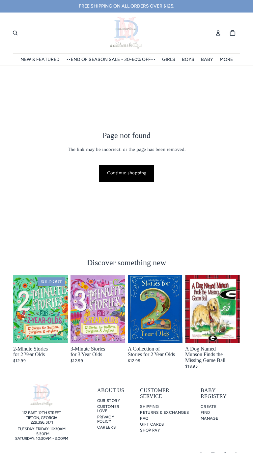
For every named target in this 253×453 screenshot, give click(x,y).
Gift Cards (152, 424)
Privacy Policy (105, 419)
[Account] (218, 33)
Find (205, 412)
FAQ (144, 418)
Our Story (108, 400)
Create (208, 406)
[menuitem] (226, 59)
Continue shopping (126, 173)
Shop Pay (150, 430)
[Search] (15, 33)
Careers (106, 427)
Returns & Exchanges (164, 412)
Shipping (149, 406)
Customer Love (108, 408)
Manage (209, 418)
